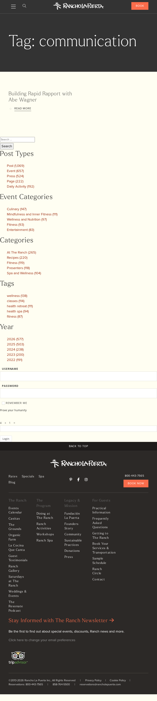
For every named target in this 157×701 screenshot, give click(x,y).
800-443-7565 (134, 476)
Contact (98, 579)
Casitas (14, 518)
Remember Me (16, 403)
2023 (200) (15, 354)
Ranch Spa (45, 540)
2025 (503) (15, 344)
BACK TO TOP (78, 446)
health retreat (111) (20, 306)
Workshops (45, 534)
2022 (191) (14, 359)
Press (69, 557)
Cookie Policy (118, 680)
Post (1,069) (15, 165)
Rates (13, 476)
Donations (72, 551)
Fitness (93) (15, 224)
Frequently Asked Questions (100, 523)
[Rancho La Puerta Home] (78, 6)
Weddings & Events (18, 594)
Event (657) (15, 170)
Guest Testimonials (18, 558)
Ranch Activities (44, 526)
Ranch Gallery (14, 568)
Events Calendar (15, 510)
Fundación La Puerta (72, 516)
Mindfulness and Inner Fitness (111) (32, 214)
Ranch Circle (97, 571)
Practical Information (101, 510)
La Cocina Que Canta (17, 548)
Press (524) (15, 176)
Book (140, 6)
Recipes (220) (17, 257)
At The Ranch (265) (21, 252)
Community (73, 534)
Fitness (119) (15, 262)
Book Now (136, 483)
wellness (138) (17, 295)
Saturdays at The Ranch (16, 581)
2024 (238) (15, 349)
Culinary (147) (16, 209)
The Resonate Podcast (16, 606)
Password (10, 386)
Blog (12, 482)
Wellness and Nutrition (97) (27, 219)
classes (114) (15, 300)
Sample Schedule (99, 561)
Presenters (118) (18, 267)
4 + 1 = (8, 423)
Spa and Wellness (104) (24, 273)
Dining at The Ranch (45, 516)
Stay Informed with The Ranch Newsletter (59, 621)
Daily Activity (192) (20, 186)
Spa (41, 476)
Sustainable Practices (73, 543)
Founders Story (72, 526)
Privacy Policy (93, 680)
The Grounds (15, 527)
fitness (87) (15, 316)
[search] (24, 6)
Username (10, 369)
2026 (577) (15, 339)
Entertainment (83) (20, 229)
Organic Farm (15, 537)
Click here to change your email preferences (42, 640)
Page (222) (15, 181)
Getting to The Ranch (100, 536)
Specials (28, 476)
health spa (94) (18, 311)
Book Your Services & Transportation (101, 548)
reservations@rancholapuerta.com (100, 684)
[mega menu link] (13, 7)
